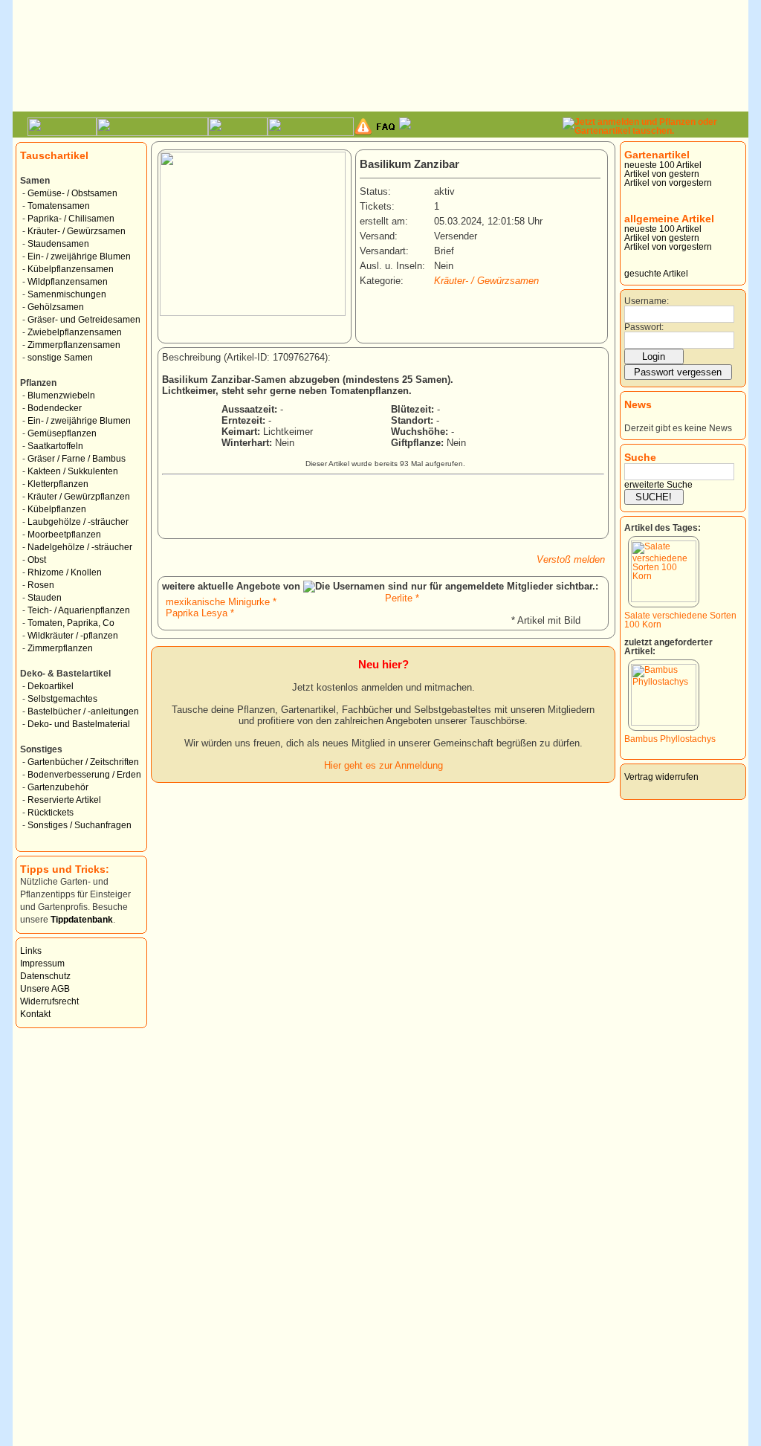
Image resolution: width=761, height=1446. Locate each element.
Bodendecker (54, 408)
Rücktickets (50, 812)
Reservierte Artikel (64, 799)
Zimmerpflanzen (60, 648)
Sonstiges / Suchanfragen (79, 825)
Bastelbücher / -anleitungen (83, 711)
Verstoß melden (571, 559)
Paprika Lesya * (200, 613)
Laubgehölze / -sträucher (78, 521)
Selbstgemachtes (62, 698)
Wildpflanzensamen (67, 281)
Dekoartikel (50, 686)
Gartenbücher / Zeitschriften (83, 762)
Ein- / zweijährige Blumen (79, 256)
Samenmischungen (66, 294)
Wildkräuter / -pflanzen (72, 635)
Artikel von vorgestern (668, 182)
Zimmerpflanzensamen (73, 344)
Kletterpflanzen (57, 484)
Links (31, 950)
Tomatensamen (58, 205)
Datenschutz (45, 976)
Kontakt (35, 1014)
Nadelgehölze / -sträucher (79, 547)
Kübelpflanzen (56, 509)
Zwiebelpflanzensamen (74, 332)
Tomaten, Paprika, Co (70, 623)
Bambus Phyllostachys (670, 739)
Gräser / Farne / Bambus (76, 458)
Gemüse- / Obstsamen (72, 193)
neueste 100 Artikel (663, 165)
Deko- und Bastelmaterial (78, 724)
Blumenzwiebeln (61, 395)
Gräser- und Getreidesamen (83, 319)
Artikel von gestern (661, 174)
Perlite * (402, 598)
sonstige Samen (60, 357)
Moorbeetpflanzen (64, 534)
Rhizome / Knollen (64, 572)
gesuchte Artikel (656, 273)
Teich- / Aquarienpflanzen (78, 610)
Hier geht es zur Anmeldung (383, 765)
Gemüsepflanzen (62, 433)
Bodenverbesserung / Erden (84, 774)
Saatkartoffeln (55, 446)
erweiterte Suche (658, 484)
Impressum (42, 963)
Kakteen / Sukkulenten (72, 471)
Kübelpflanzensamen (70, 269)
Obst (36, 559)
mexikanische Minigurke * (221, 601)
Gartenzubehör (57, 787)
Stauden (44, 597)
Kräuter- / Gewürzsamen (76, 231)
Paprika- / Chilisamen (70, 218)
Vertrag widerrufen (661, 776)
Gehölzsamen (55, 307)
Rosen (40, 585)
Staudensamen (58, 243)
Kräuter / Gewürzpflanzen (78, 496)
